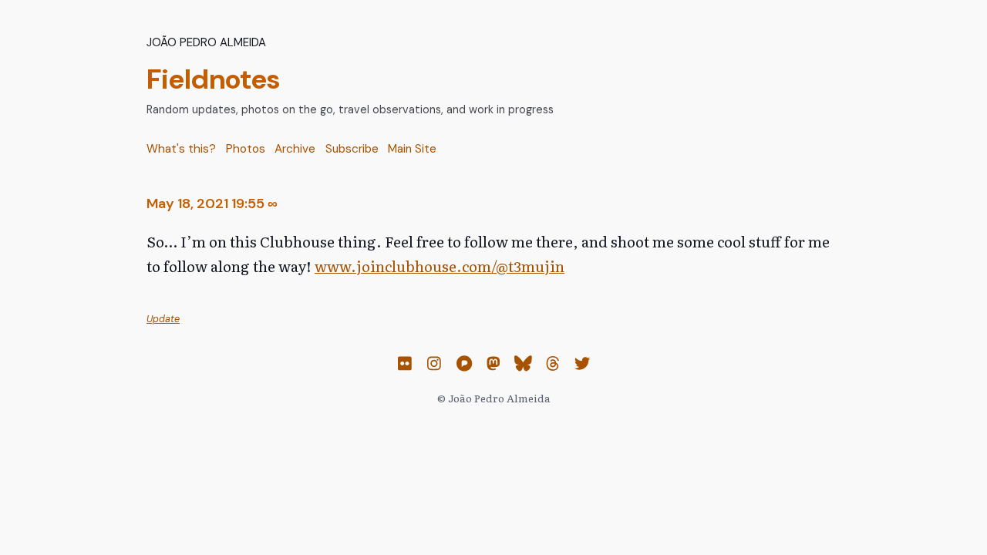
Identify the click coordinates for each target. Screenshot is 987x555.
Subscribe (352, 148)
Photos (245, 148)
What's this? (181, 148)
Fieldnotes (213, 79)
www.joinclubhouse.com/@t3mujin (439, 266)
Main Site (412, 148)
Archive (295, 148)
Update (163, 319)
